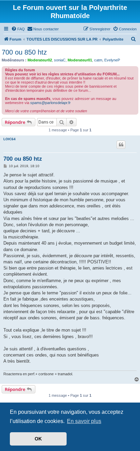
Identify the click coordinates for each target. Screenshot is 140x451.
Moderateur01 (80, 60)
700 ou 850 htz (24, 52)
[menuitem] (18, 29)
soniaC (60, 60)
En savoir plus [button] (84, 421)
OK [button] (38, 438)
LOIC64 (9, 139)
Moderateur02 (40, 60)
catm (98, 60)
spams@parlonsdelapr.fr (50, 103)
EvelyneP (112, 60)
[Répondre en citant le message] (121, 145)
